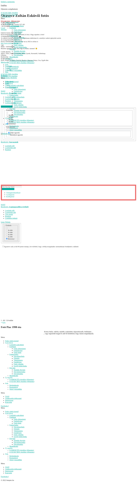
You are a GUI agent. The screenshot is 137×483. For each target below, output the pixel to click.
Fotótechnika (13, 36)
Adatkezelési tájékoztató (13, 398)
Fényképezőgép (19, 38)
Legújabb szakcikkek (16, 26)
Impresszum (9, 400)
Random (8, 150)
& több (10, 230)
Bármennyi (11, 239)
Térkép (7, 222)
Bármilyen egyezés (16, 135)
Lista (3, 222)
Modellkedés (13, 57)
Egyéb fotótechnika (20, 47)
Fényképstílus (18, 55)
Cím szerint (9, 214)
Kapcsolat (8, 402)
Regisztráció (13, 68)
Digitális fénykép (19, 51)
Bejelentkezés (14, 67)
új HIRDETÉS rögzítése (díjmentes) (21, 61)
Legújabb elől (9, 146)
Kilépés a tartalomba (8, 2)
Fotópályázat (18, 32)
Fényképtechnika (19, 53)
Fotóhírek (12, 28)
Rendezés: (9, 142)
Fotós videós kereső (12, 22)
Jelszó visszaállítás (15, 70)
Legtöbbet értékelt (11, 218)
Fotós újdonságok (20, 30)
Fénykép (12, 49)
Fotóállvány (18, 43)
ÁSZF (7, 396)
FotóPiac (4, 5)
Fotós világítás (18, 45)
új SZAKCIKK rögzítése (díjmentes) (21, 63)
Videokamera (18, 41)
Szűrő (3, 205)
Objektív (17, 39)
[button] (68, 337)
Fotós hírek (17, 34)
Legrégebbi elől (10, 148)
